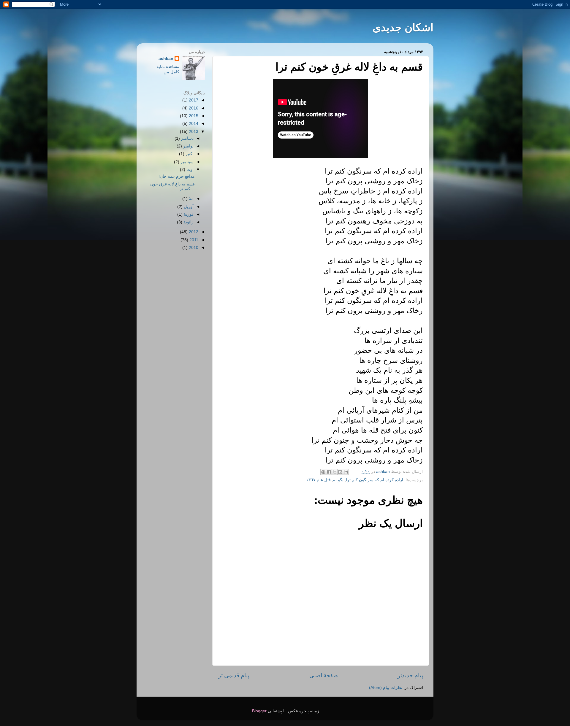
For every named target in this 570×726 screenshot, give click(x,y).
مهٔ (191, 198)
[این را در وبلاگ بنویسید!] (340, 472)
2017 (193, 100)
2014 (193, 123)
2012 (193, 232)
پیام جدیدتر (410, 675)
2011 (193, 240)
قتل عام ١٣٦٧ (318, 480)
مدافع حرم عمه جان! (177, 176)
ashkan (166, 58)
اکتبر (189, 154)
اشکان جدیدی (403, 27)
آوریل (188, 206)
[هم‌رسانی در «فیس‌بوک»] (329, 472)
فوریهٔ (188, 214)
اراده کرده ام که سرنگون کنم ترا (374, 480)
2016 (193, 108)
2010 (193, 247)
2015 (193, 116)
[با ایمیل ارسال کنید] (346, 472)
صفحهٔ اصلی (323, 675)
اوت (189, 169)
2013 (193, 131)
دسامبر (187, 138)
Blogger (259, 711)
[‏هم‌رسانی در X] (335, 472)
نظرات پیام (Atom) (385, 687)
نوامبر (188, 146)
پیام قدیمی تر (233, 675)
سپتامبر (186, 162)
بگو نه (338, 480)
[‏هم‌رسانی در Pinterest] (323, 472)
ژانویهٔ (188, 222)
